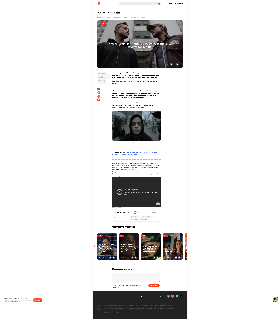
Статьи (126, 17)
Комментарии (153, 212)
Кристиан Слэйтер (101, 77)
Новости (143, 17)
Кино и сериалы (109, 12)
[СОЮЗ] (99, 307)
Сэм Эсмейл (101, 83)
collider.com (121, 207)
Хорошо (37, 300)
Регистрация (179, 3)
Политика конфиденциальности (141, 296)
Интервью (134, 17)
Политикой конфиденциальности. (12, 301)
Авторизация (154, 285)
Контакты (100, 296)
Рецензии (100, 17)
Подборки (117, 17)
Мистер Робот (102, 73)
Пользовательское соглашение (117, 296)
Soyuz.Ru (99, 3)
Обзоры (108, 17)
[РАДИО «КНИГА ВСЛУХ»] (275, 299)
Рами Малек (101, 80)
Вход (171, 3)
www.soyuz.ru (132, 305)
